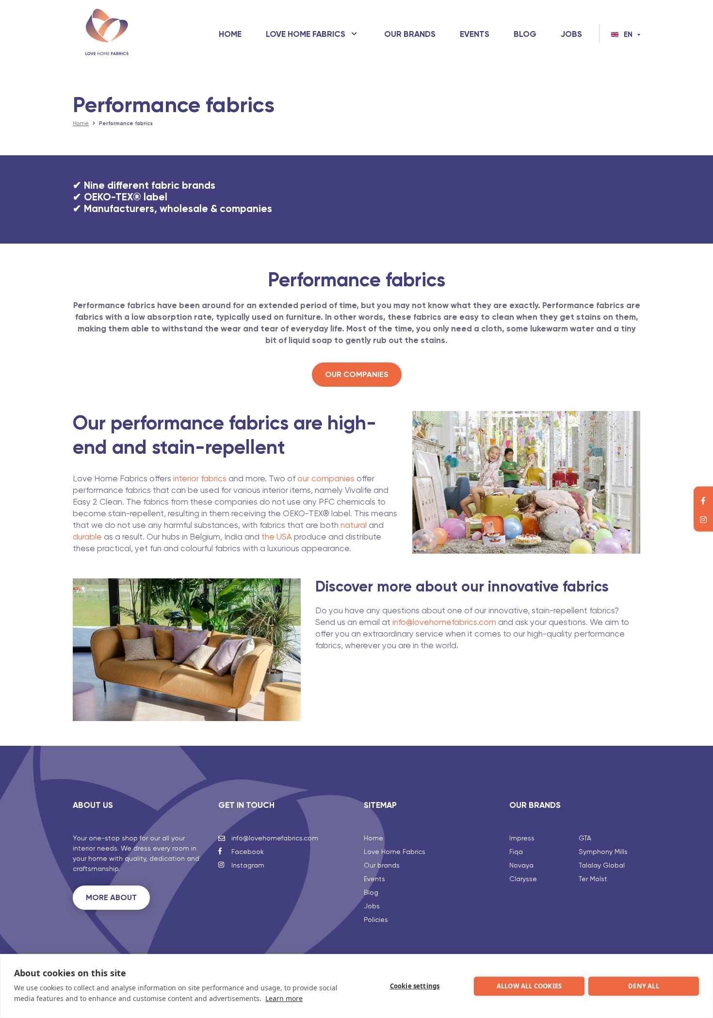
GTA (585, 838)
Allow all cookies (529, 986)
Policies (376, 919)
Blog (525, 34)
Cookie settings (415, 986)
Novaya (521, 865)
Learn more (284, 998)
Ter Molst (593, 879)
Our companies (357, 374)
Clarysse (523, 879)
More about (111, 897)
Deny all (643, 986)
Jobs (571, 34)
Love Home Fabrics (305, 34)
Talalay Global (602, 865)
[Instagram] (703, 519)
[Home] (107, 34)
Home (230, 34)
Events (474, 34)
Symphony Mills (603, 851)
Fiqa (516, 851)
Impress (522, 838)
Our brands (410, 34)
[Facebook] (703, 500)
